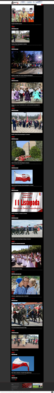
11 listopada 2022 (13, 74)
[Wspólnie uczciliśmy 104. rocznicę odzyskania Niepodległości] (27, 62)
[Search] (41, 4)
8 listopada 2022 (13, 212)
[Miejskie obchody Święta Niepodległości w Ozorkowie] (27, 122)
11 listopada (13, 110)
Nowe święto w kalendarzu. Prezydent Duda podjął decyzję (21, 372)
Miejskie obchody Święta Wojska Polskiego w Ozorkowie (21, 239)
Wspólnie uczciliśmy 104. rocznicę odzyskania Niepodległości (22, 75)
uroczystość (17, 110)
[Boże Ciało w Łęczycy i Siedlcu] (27, 256)
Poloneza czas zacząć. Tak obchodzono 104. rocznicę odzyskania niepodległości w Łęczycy (26, 105)
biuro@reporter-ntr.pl (15, 387)
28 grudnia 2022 (13, 22)
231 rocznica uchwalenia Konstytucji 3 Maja (19, 327)
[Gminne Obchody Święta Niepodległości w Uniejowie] (27, 151)
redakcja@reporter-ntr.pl (15, 386)
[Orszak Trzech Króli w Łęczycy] (27, 13)
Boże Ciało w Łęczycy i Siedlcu (17, 268)
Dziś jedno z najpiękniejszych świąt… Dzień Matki (20, 296)
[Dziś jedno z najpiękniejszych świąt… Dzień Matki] (27, 285)
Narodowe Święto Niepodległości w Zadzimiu (19, 44)
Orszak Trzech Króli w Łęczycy (17, 23)
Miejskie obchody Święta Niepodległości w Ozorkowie (21, 134)
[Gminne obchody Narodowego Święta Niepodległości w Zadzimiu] (27, 177)
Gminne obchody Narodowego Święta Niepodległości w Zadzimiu (22, 185)
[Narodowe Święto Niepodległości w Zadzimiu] (27, 36)
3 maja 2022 (13, 326)
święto (15, 243)
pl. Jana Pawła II (13, 243)
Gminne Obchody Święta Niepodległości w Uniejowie (20, 162)
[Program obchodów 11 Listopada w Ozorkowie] (27, 202)
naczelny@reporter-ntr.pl (15, 385)
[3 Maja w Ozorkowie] (27, 341)
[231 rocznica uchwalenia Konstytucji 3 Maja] (27, 314)
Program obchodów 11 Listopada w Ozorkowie (19, 213)
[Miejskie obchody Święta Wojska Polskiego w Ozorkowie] (27, 228)
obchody (14, 354)
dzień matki (14, 300)
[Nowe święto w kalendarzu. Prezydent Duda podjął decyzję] (27, 363)
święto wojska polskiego (18, 243)
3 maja (12, 354)
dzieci (12, 300)
